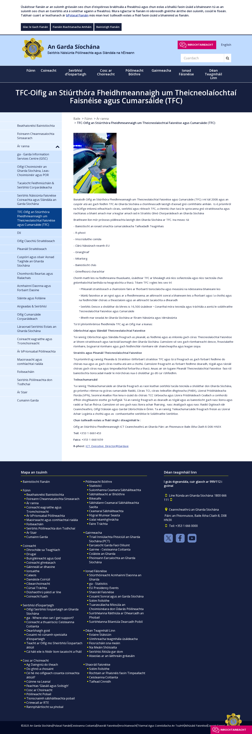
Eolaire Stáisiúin (100, 635)
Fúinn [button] (30, 70)
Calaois (31, 575)
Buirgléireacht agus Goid (43, 558)
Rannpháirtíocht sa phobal (44, 707)
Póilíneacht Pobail (38, 694)
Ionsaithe (32, 571)
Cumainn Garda (37, 537)
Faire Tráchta (98, 524)
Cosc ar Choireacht (36, 660)
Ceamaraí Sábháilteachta (106, 511)
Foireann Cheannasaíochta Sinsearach (52, 499)
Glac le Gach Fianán (35, 27)
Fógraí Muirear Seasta (104, 515)
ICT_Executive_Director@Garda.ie (107, 446)
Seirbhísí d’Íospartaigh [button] (75, 72)
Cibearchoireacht (38, 584)
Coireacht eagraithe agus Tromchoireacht (43, 509)
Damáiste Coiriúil (38, 579)
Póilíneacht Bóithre (98, 482)
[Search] (227, 58)
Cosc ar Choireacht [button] (106, 72)
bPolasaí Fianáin (77, 15)
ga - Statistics (98, 584)
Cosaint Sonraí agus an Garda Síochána (116, 596)
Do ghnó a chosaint (39, 669)
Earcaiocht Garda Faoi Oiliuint (109, 545)
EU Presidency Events (104, 588)
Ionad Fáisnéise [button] (186, 72)
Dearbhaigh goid (38, 631)
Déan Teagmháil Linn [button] (213, 74)
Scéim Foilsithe (99, 601)
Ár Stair (31, 533)
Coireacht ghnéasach (41, 563)
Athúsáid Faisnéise (196, 725)
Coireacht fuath (37, 596)
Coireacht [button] (48, 70)
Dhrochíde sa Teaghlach (43, 550)
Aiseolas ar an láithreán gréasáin (112, 656)
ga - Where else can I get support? (50, 618)
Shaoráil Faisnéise (101, 592)
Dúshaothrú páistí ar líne (43, 592)
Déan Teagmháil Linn (100, 631)
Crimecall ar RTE (37, 703)
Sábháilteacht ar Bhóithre (107, 494)
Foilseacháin (34, 524)
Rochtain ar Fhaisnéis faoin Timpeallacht (117, 673)
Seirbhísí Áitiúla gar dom (106, 652)
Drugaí (31, 554)
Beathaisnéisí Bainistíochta (45, 495)
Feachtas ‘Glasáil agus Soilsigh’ (47, 686)
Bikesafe (95, 498)
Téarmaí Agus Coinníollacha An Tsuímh (161, 725)
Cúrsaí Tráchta (36, 588)
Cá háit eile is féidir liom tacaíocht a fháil (54, 652)
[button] (58, 146)
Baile (76, 119)
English (226, 44)
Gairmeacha (93, 533)
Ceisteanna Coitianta (103, 677)
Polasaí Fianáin (62, 725)
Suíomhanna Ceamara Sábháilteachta (115, 490)
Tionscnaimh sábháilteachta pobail (50, 698)
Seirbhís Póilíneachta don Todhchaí (50, 528)
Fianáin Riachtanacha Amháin (72, 27)
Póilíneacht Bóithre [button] (134, 72)
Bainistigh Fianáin (108, 27)
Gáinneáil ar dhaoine (40, 567)
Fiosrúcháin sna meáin (104, 643)
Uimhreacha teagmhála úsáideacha (113, 639)
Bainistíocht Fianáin (36, 482)
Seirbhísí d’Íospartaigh (38, 605)
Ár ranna (102, 119)
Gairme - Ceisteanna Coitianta (109, 549)
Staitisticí (95, 486)
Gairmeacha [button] (161, 70)
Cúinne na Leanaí (38, 681)
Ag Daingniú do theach (42, 665)
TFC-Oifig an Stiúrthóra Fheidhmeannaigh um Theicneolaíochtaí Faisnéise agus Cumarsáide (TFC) (146, 123)
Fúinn (88, 119)
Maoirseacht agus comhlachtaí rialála (52, 520)
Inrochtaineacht (200, 44)
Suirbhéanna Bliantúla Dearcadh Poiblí (116, 622)
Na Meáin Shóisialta (103, 647)
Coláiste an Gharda (102, 554)
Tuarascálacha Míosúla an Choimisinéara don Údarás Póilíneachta (116, 607)
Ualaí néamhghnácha (103, 519)
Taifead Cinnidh (100, 681)
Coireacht (29, 546)
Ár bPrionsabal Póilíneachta (45, 516)
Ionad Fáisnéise (96, 571)
